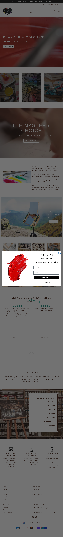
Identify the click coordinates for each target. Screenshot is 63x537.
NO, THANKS (46, 282)
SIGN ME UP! (46, 277)
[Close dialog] (59, 253)
